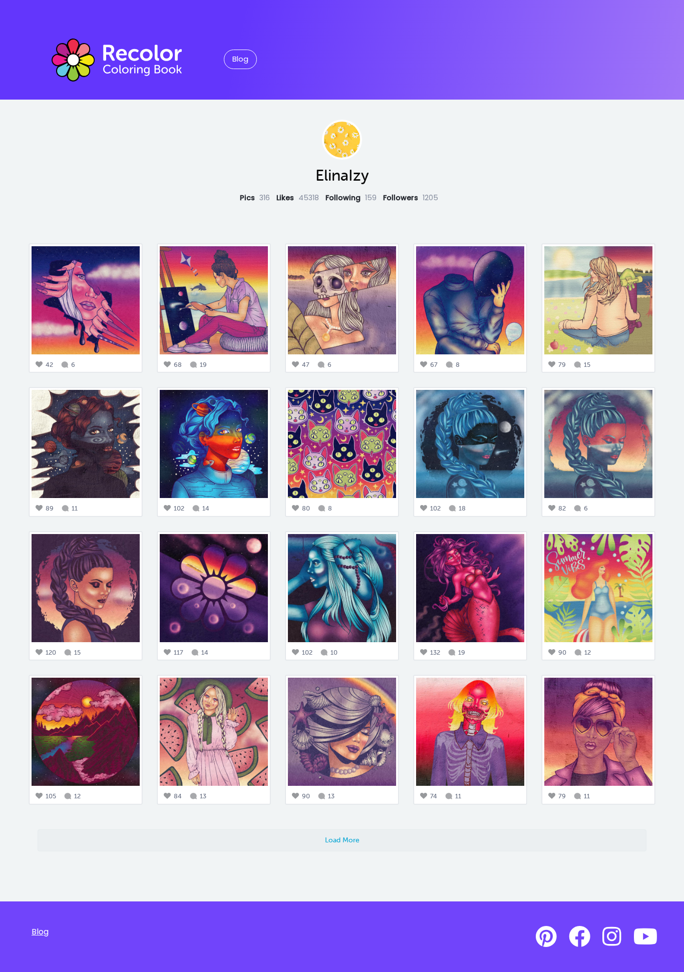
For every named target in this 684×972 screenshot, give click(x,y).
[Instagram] (611, 937)
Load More (342, 840)
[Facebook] (579, 937)
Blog (240, 59)
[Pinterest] (546, 937)
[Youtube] (645, 937)
